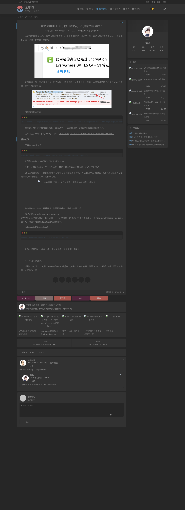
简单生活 (31, 360)
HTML (44, 298)
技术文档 (28, 17)
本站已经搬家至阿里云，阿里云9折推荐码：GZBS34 (156, 144)
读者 (153, 2)
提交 (27, 422)
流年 (33, 305)
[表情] (115, 415)
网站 (36, 17)
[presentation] (110, 319)
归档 (147, 2)
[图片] (120, 415)
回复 (31, 366)
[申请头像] (121, 397)
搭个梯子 (109, 331)
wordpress (26, 298)
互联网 (62, 298)
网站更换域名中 (141, 133)
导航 (164, 2)
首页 (22, 17)
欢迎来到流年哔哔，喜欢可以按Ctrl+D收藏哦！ (153, 141)
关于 (158, 2)
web (81, 298)
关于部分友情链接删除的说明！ (147, 137)
